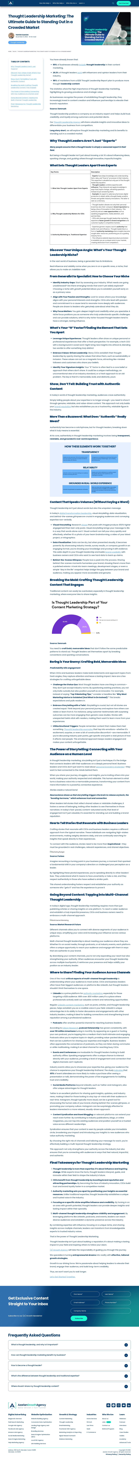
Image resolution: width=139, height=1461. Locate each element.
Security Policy (125, 1454)
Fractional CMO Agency (67, 1429)
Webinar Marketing (65, 1439)
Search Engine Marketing (16, 1439)
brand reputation (62, 406)
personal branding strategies (110, 766)
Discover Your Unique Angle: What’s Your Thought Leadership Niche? (26, 74)
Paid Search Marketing (16, 1422)
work (79, 72)
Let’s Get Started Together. (62, 1276)
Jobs (106, 1422)
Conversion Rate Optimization (41, 1422)
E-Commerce (91, 1432)
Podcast (122, 1422)
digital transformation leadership (75, 513)
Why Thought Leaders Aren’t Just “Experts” (23, 67)
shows (84, 524)
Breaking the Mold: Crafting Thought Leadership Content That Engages (24, 86)
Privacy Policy (111, 1454)
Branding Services (37, 1431)
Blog (14, 51)
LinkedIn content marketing (71, 1004)
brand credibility (113, 552)
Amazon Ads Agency (15, 1432)
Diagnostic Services (15, 1419)
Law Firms (90, 1425)
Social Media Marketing (16, 1436)
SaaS (88, 1429)
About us (105, 1419)
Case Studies (123, 1432)
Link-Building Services (38, 1444)
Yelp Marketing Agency (16, 1442)
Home (9, 51)
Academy (122, 1439)
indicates (118, 1070)
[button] (69, 1345)
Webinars (122, 1419)
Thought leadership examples (78, 729)
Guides (121, 1436)
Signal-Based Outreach (67, 1436)
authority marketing (93, 993)
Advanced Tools (125, 1442)
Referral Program (108, 1429)
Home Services (92, 1419)
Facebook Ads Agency (16, 1429)
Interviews (122, 1425)
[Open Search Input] (113, 3)
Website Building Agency (39, 1419)
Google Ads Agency (15, 1425)
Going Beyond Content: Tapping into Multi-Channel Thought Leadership (24, 99)
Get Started (124, 3)
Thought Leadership (17, 42)
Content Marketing (65, 1419)
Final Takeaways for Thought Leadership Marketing (26, 105)
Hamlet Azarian (22, 35)
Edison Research (70, 1027)
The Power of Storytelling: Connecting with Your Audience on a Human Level (25, 92)
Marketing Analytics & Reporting (70, 1432)
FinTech (89, 1422)
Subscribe (79, 1318)
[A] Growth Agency (59, 1250)
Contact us (106, 1425)
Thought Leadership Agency (67, 122)
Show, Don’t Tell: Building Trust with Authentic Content (24, 80)
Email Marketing (64, 1425)
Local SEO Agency (37, 1440)
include (82, 64)
